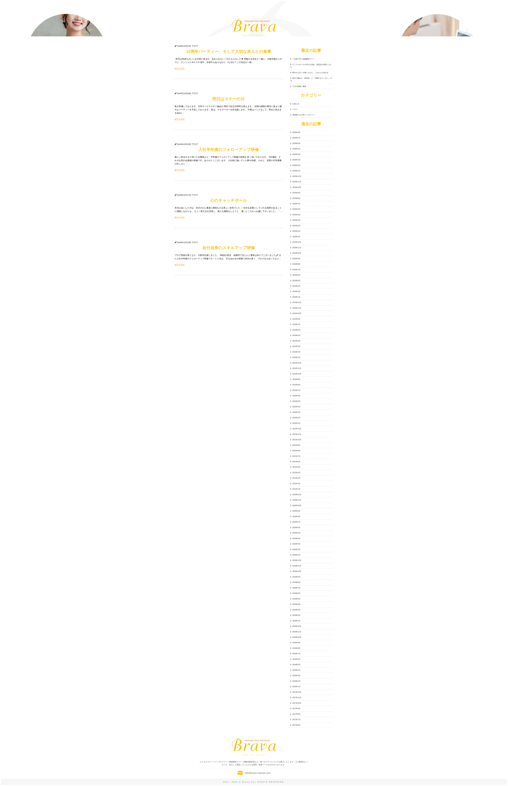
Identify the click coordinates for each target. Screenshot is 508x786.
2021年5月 (296, 467)
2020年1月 (296, 555)
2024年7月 (296, 270)
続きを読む (180, 68)
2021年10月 (296, 440)
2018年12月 (296, 626)
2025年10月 (296, 187)
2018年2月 (296, 681)
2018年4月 (296, 670)
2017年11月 (296, 698)
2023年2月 (296, 352)
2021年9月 (296, 445)
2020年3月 (296, 544)
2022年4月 (296, 407)
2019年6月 (296, 593)
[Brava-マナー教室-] (254, 747)
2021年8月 (296, 451)
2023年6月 (296, 330)
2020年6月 (296, 527)
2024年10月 (296, 253)
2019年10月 (296, 571)
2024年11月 (296, 248)
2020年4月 (296, 538)
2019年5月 (296, 599)
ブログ (295, 109)
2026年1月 (296, 171)
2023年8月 (296, 319)
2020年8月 (296, 517)
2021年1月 (296, 489)
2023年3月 (296, 346)
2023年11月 (296, 308)
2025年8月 (296, 198)
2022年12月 (296, 363)
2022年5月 (296, 401)
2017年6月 (296, 725)
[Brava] (254, 27)
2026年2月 (296, 165)
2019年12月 (296, 560)
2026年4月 (296, 154)
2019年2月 (296, 615)
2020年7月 (296, 522)
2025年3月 (296, 226)
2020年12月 (296, 495)
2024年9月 (296, 259)
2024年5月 (296, 281)
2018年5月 (296, 665)
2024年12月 (296, 242)
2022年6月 (296, 396)
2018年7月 (296, 654)
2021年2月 (296, 484)
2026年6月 (296, 143)
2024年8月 (296, 264)
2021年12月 (296, 429)
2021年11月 (296, 434)
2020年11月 (296, 500)
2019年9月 (296, 577)
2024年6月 (296, 275)
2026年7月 (296, 138)
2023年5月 (296, 335)
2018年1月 (296, 687)
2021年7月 (296, 456)
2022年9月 (296, 379)
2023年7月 (296, 324)
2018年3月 (296, 676)
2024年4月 (296, 286)
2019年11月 (296, 566)
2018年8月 (296, 648)
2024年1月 (296, 297)
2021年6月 (296, 462)
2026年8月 (296, 132)
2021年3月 (296, 478)
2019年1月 (296, 621)
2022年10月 (296, 374)
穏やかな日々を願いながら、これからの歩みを (310, 73)
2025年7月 (296, 204)
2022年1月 (296, 423)
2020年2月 (296, 549)
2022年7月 (296, 390)
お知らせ (295, 104)
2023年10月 (296, 313)
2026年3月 (296, 160)
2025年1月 (296, 237)
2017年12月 (296, 692)
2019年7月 (296, 588)
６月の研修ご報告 (299, 86)
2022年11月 (296, 368)
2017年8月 (296, 714)
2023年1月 (296, 357)
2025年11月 (296, 182)
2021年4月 (296, 473)
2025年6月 (296, 209)
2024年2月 (296, 291)
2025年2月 (296, 231)
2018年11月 (296, 632)
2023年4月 (296, 341)
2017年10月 (296, 703)
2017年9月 (296, 709)
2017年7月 (296, 719)
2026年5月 (296, 149)
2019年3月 (296, 610)
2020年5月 (296, 533)
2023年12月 (296, 302)
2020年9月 (296, 511)
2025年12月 (296, 176)
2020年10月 (296, 506)
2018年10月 (296, 637)
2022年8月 (296, 385)
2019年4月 (296, 604)
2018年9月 (296, 643)
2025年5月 (296, 215)
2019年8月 (296, 582)
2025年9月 (296, 193)
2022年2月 (296, 418)
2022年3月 (296, 412)
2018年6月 (296, 659)
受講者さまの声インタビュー (303, 115)
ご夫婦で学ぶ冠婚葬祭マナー (303, 59)
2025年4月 (296, 220)
